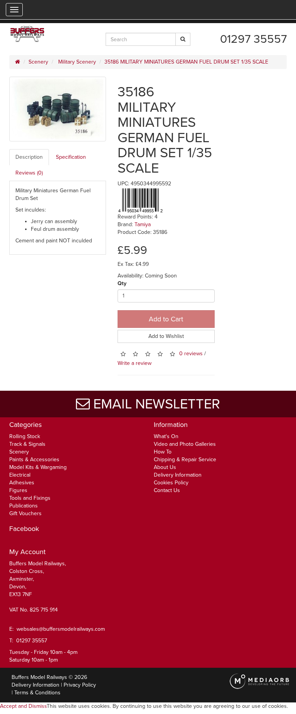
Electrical (19, 475)
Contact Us (167, 490)
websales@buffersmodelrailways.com (61, 629)
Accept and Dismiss (23, 706)
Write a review (134, 363)
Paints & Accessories (34, 459)
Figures (18, 490)
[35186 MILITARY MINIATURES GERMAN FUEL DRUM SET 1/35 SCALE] (57, 109)
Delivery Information (178, 475)
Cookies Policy (171, 482)
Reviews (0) (29, 173)
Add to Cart (166, 319)
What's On (166, 436)
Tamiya (143, 224)
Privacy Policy (80, 685)
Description (29, 157)
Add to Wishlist (166, 336)
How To (163, 452)
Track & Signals (27, 444)
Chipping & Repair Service (185, 459)
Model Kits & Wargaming (38, 467)
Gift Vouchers (25, 513)
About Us (165, 467)
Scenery (38, 62)
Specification (71, 157)
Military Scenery (76, 62)
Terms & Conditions (37, 692)
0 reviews (191, 353)
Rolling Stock (24, 436)
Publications (23, 505)
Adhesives (21, 482)
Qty (122, 283)
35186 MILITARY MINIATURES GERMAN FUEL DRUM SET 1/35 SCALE (186, 62)
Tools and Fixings (29, 498)
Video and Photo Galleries (185, 444)
